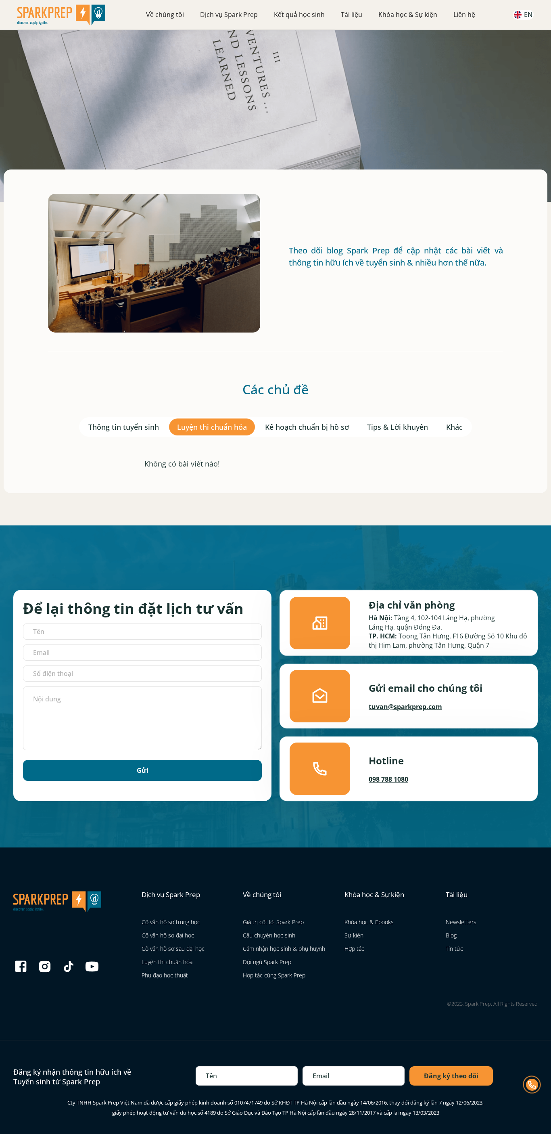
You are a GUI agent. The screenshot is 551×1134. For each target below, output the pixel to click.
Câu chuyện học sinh (269, 935)
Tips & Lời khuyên (397, 427)
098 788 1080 (388, 779)
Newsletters (461, 922)
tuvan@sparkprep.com (405, 706)
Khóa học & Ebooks (369, 922)
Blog (451, 935)
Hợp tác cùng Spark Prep (274, 975)
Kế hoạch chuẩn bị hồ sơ (307, 427)
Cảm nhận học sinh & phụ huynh (284, 948)
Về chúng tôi (165, 14)
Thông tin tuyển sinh (123, 427)
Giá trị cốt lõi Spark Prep (273, 922)
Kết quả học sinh (299, 14)
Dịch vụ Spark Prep (229, 14)
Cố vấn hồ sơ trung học (171, 922)
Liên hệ (464, 14)
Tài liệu (351, 14)
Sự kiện (353, 935)
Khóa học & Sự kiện (407, 14)
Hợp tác (354, 948)
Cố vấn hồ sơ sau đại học (173, 948)
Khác (454, 427)
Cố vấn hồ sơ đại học (168, 935)
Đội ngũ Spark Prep (267, 962)
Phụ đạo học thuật (165, 975)
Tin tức (454, 948)
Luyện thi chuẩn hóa (212, 427)
